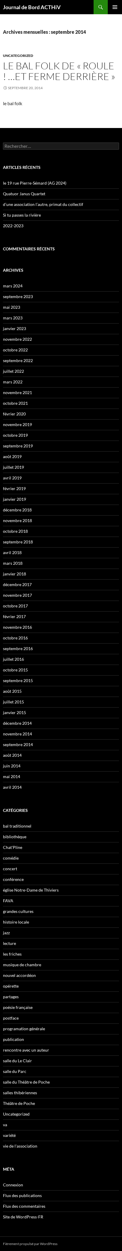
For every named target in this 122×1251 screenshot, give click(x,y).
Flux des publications (22, 1195)
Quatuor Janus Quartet (24, 193)
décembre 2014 (17, 723)
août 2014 (12, 755)
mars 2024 (13, 285)
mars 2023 (13, 317)
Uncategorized (18, 55)
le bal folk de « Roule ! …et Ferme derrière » (59, 71)
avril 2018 (12, 552)
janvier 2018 (14, 573)
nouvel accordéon (19, 975)
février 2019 (14, 488)
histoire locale (16, 921)
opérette (11, 985)
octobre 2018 (15, 531)
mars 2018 (13, 563)
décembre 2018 (17, 509)
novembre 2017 (17, 595)
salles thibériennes (20, 1092)
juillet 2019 (13, 467)
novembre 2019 (17, 424)
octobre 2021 (15, 403)
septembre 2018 (18, 541)
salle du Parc (14, 1071)
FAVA (8, 900)
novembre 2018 (17, 520)
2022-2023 (13, 225)
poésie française (18, 1007)
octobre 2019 (15, 435)
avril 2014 (12, 787)
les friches (12, 953)
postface (11, 1017)
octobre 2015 (15, 669)
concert (10, 868)
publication (13, 1039)
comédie (11, 857)
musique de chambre (22, 964)
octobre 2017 (15, 605)
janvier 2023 (14, 328)
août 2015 (12, 691)
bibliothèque (14, 836)
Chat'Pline (12, 847)
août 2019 (12, 456)
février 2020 (14, 413)
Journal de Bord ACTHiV (32, 7)
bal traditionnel (17, 825)
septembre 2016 (18, 648)
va (5, 1124)
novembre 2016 (17, 627)
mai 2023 (11, 307)
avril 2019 (12, 477)
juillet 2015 (13, 701)
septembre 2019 (18, 445)
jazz (6, 932)
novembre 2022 (17, 339)
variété (9, 1135)
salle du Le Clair (17, 1060)
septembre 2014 (18, 744)
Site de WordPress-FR (23, 1216)
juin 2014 (11, 765)
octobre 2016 (15, 637)
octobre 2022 (15, 349)
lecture (9, 943)
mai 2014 (11, 776)
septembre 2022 (18, 360)
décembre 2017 (17, 584)
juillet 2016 (13, 659)
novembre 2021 (17, 392)
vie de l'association (20, 1145)
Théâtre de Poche (19, 1103)
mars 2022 (13, 381)
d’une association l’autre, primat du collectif (43, 204)
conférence (13, 879)
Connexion (13, 1184)
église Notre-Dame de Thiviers (31, 889)
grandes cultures (18, 911)
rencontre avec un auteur (26, 1049)
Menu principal (115, 7)
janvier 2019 (14, 499)
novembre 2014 (17, 733)
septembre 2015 (18, 680)
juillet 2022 (13, 371)
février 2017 (14, 616)
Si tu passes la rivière (22, 214)
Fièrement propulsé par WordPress (30, 1244)
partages (11, 996)
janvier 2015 (14, 712)
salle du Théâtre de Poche (26, 1081)
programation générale (24, 1028)
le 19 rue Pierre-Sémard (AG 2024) (34, 182)
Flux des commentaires (24, 1206)
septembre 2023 (18, 296)
